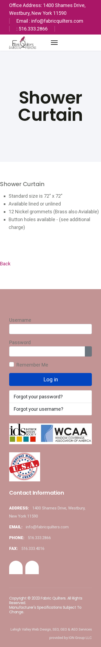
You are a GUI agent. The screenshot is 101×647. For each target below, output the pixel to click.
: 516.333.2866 (32, 29)
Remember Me (32, 365)
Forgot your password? (38, 396)
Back (5, 263)
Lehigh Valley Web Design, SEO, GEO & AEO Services (51, 629)
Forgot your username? (38, 409)
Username (20, 320)
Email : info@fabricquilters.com (49, 21)
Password (20, 342)
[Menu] (54, 41)
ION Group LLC (80, 638)
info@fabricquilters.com (47, 527)
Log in (50, 379)
